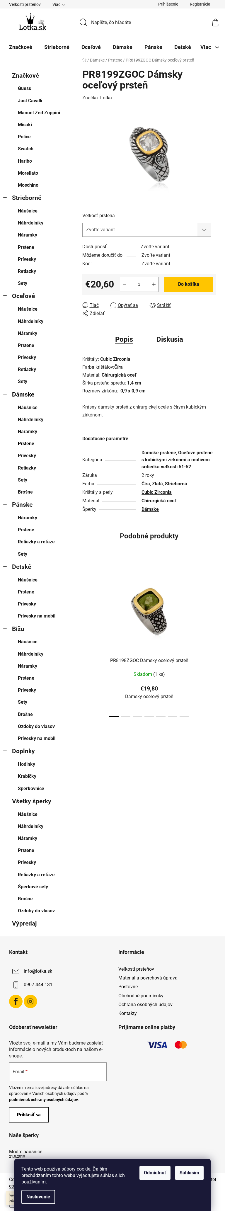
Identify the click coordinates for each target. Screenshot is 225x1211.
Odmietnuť (155, 1173)
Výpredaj (24, 923)
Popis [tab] (124, 339)
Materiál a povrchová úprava (148, 978)
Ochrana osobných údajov (145, 1004)
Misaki (25, 124)
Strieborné (26, 197)
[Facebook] (16, 1001)
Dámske (23, 394)
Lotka (106, 98)
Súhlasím (189, 1173)
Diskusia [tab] (169, 339)
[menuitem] (20, 47)
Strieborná (176, 484)
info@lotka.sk (38, 971)
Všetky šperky (31, 801)
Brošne (25, 492)
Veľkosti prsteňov (25, 4)
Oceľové (23, 296)
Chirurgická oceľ (159, 501)
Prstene (26, 247)
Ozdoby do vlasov (36, 726)
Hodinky (26, 764)
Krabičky (27, 776)
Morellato (28, 173)
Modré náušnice (25, 1151)
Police (24, 137)
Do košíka (188, 284)
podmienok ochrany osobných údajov (43, 1099)
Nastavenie (38, 1197)
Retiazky (27, 271)
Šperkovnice (31, 788)
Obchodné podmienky (140, 996)
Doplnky (23, 751)
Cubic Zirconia (157, 492)
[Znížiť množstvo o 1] (124, 284)
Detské (21, 566)
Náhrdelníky (30, 223)
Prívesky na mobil (36, 616)
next (211, 642)
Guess (24, 88)
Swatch (25, 149)
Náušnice (28, 211)
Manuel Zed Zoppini (39, 112)
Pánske (22, 504)
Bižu (18, 628)
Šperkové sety (33, 886)
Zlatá (157, 484)
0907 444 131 (38, 984)
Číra (146, 484)
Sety (22, 283)
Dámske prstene (159, 452)
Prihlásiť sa (29, 1115)
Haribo (25, 161)
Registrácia (200, 4)
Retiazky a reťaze (36, 542)
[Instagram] (30, 1001)
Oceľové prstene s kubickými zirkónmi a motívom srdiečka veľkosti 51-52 (177, 460)
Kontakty (127, 1013)
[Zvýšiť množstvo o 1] (153, 284)
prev (87, 642)
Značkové (25, 75)
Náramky (27, 235)
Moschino (28, 185)
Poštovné (128, 986)
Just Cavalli (30, 100)
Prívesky (27, 259)
